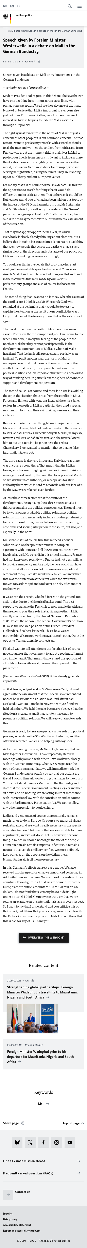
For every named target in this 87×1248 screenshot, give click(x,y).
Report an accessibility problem (21, 1230)
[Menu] (79, 6)
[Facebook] (44, 1142)
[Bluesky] (18, 1142)
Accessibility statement (17, 1225)
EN (12, 6)
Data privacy (10, 1219)
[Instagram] (58, 1142)
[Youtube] (71, 1142)
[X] (31, 1142)
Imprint (7, 1213)
